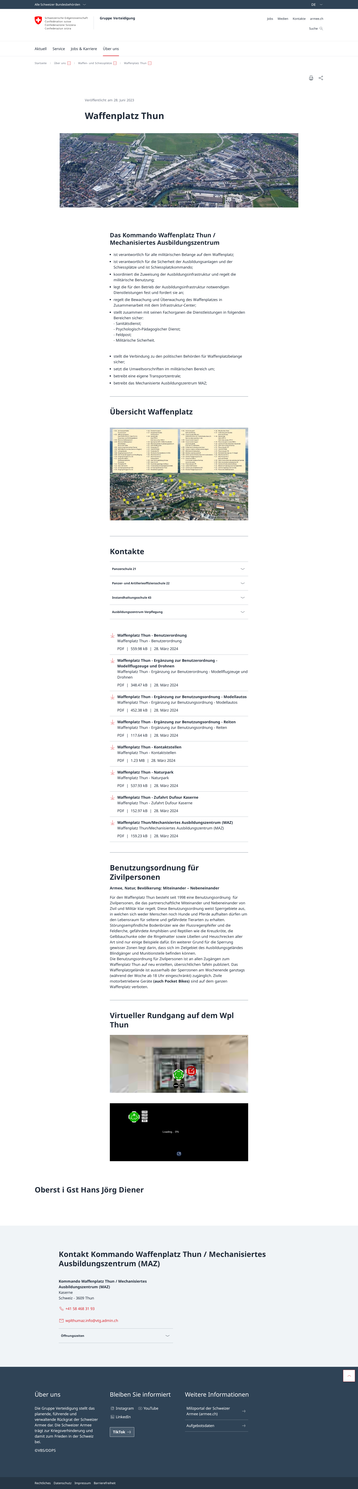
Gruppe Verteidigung (117, 18)
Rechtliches (43, 1483)
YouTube (151, 1408)
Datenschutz (63, 1483)
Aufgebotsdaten (200, 1425)
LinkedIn (123, 1416)
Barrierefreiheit (105, 1483)
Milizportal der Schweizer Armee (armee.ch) (208, 1411)
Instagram (125, 1408)
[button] (41, 48)
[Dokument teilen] (321, 78)
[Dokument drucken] (311, 78)
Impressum (83, 1483)
